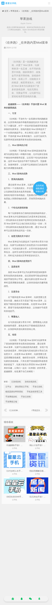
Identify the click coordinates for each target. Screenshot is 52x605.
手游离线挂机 (11, 397)
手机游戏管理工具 (34, 392)
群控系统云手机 (22, 387)
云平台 (8, 387)
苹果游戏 (14, 11)
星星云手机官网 (8, 3)
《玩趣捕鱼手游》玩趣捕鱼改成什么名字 (22, 445)
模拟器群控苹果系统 (14, 392)
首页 (6, 11)
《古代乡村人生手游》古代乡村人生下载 (22, 471)
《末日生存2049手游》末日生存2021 (21, 497)
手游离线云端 (11, 402)
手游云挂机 (37, 387)
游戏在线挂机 (30, 382)
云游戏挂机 (16, 382)
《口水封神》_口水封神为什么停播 (15, 410)
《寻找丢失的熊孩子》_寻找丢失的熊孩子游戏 (39, 410)
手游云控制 (26, 397)
